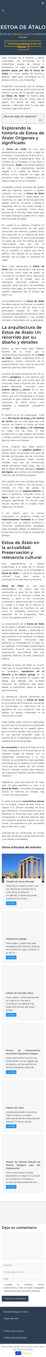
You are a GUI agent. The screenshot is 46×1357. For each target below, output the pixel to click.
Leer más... (26, 1353)
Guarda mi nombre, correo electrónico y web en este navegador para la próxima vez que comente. (24, 1287)
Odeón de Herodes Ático (19, 993)
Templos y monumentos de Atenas (24, 45)
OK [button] (18, 1353)
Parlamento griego (16, 939)
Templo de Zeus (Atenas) (20, 881)
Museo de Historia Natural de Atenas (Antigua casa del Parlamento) (23, 1165)
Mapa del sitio (11, 1318)
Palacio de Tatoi (15, 1107)
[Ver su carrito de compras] (42, 3)
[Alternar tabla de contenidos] (39, 120)
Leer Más (11, 903)
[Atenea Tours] (17, 3)
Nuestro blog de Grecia (16, 1312)
